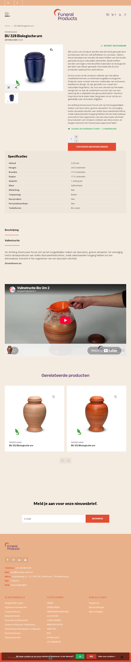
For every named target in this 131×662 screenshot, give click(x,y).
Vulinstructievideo (13, 637)
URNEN (50, 603)
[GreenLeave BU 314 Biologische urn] (96, 415)
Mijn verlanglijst (96, 611)
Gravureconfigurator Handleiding (20, 624)
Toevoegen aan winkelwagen (92, 146)
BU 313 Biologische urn (21, 445)
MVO (49, 633)
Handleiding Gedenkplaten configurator (23, 629)
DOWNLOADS (53, 637)
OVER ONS (51, 629)
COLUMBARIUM (54, 641)
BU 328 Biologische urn (24, 26)
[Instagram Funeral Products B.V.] (13, 560)
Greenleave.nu (13, 263)
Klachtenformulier (13, 633)
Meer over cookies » (106, 656)
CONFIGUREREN (54, 620)
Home (7, 26)
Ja (80, 656)
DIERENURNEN (53, 607)
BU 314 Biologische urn (83, 445)
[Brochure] (107, 14)
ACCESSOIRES (53, 616)
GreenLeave (11, 31)
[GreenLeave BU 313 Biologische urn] (34, 415)
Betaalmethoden (12, 616)
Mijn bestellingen (96, 607)
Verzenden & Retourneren (16, 620)
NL (8, 2)
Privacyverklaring (12, 611)
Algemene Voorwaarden (16, 607)
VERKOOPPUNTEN (55, 624)
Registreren (94, 603)
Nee (91, 656)
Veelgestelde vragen (14, 603)
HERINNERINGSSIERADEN (58, 611)
